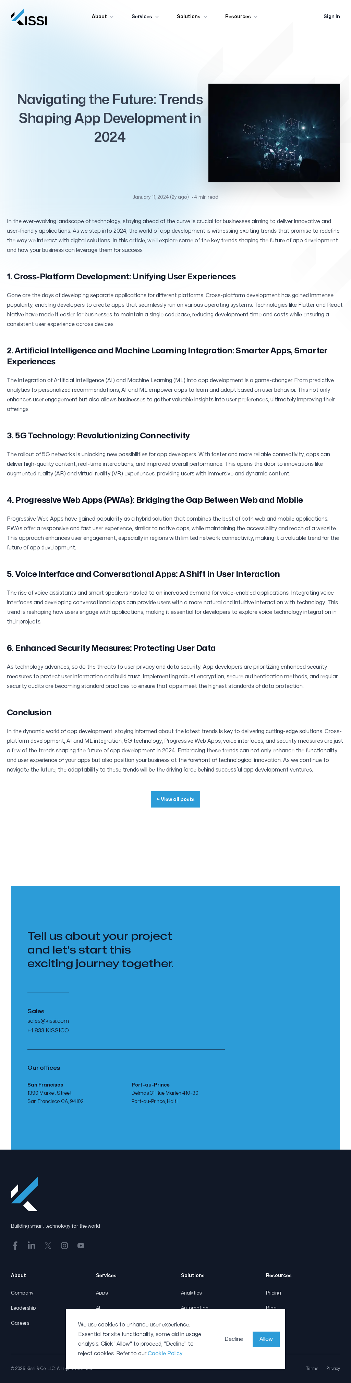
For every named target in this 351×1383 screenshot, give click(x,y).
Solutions (189, 16)
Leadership (23, 1308)
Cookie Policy (165, 1353)
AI (98, 1308)
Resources (238, 16)
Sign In (332, 16)
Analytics (191, 1293)
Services (142, 16)
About (99, 16)
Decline (234, 1339)
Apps (102, 1293)
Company (22, 1293)
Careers (20, 1323)
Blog (271, 1308)
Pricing (273, 1293)
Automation (194, 1308)
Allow (266, 1339)
